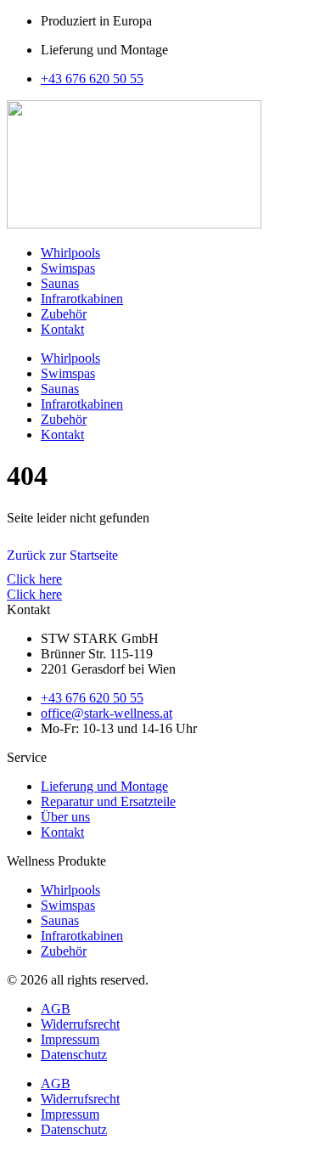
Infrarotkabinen (82, 298)
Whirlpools (70, 252)
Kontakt (62, 329)
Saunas (60, 283)
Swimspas (68, 268)
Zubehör (64, 314)
